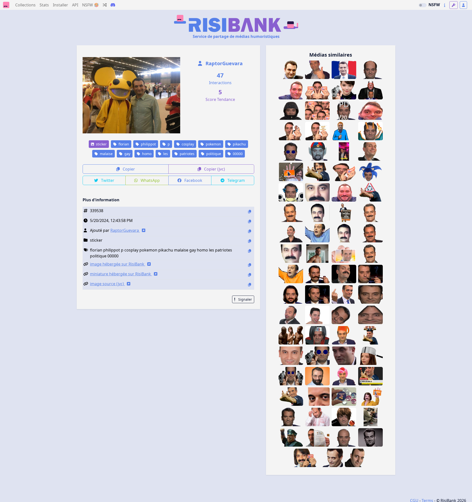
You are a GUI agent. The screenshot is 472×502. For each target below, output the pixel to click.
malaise (106, 153)
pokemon (213, 144)
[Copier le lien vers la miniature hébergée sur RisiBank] (249, 275)
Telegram (235, 180)
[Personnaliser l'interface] (453, 5)
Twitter (107, 180)
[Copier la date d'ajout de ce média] (249, 221)
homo (146, 153)
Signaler (244, 299)
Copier (128, 169)
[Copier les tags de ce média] (249, 251)
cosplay (187, 144)
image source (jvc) (107, 283)
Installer (60, 5)
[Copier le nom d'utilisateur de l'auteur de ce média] (249, 231)
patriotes (186, 153)
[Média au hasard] (105, 5)
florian (123, 144)
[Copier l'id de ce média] (249, 211)
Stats (44, 5)
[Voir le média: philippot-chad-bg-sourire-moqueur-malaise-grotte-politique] (291, 417)
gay (126, 153)
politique (213, 153)
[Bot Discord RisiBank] (113, 5)
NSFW (434, 4)
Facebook (192, 180)
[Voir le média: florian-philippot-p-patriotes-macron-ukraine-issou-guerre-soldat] (344, 213)
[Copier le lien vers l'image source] (249, 284)
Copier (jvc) (214, 169)
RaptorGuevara (223, 63)
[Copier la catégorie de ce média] (249, 241)
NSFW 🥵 (90, 5)
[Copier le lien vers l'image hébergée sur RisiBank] (249, 265)
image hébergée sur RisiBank (117, 264)
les (165, 153)
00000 (237, 153)
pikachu (239, 144)
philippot (148, 144)
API (75, 5)
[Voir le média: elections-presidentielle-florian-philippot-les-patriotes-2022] (344, 253)
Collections (25, 5)
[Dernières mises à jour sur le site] (444, 5)
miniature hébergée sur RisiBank (121, 274)
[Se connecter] (463, 5)
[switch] (423, 5)
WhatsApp (150, 180)
